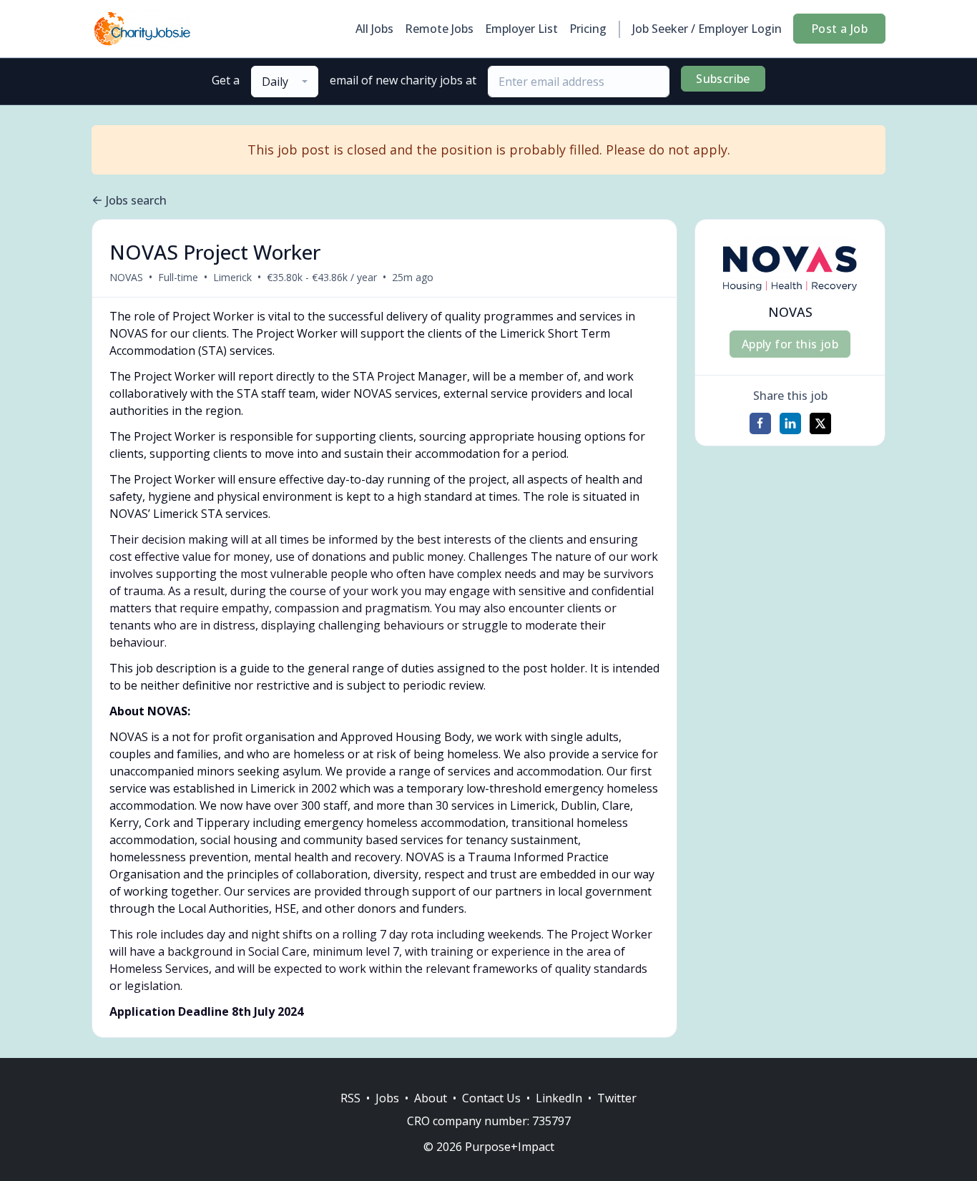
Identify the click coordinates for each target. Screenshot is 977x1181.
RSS (350, 1098)
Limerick (232, 277)
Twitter (617, 1098)
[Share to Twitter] (820, 423)
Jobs (387, 1098)
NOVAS (126, 277)
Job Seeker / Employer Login (707, 28)
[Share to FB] (760, 423)
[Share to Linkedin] (790, 423)
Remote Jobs (439, 28)
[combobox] (284, 81)
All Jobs (374, 28)
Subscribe (723, 79)
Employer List (521, 28)
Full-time (178, 277)
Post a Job (839, 28)
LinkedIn (559, 1098)
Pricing (588, 28)
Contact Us (491, 1098)
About (430, 1098)
